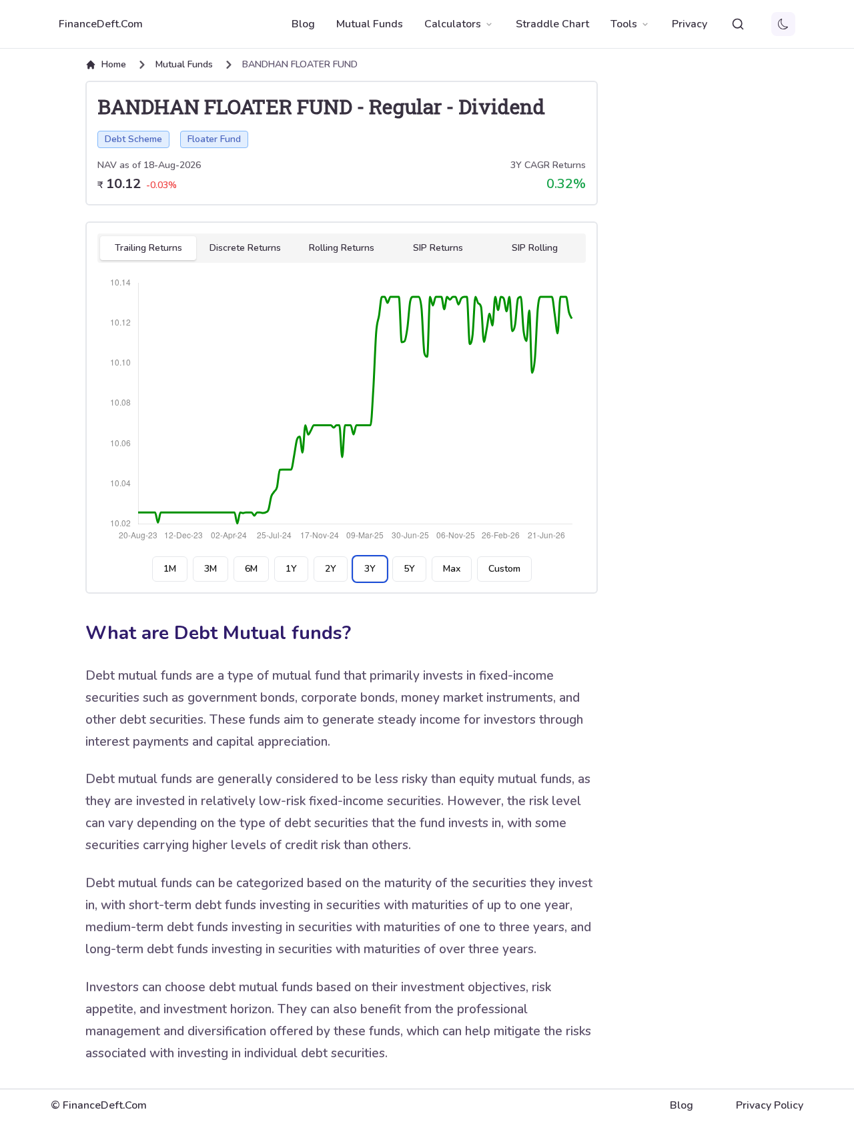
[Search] (738, 24)
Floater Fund (214, 139)
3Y (370, 568)
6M (251, 568)
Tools (623, 24)
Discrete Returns (245, 247)
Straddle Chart (552, 24)
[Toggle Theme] (783, 24)
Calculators (452, 24)
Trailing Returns (148, 247)
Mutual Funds (369, 24)
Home (113, 64)
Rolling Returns (341, 247)
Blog (303, 24)
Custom (504, 568)
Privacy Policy (769, 1105)
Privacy (689, 24)
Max (451, 568)
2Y (330, 568)
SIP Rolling (535, 247)
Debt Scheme (133, 139)
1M (169, 568)
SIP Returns (438, 247)
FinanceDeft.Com (101, 24)
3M (210, 568)
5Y (409, 568)
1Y (291, 568)
